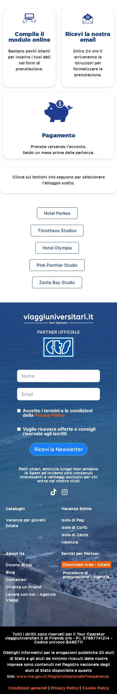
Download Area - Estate (86, 564)
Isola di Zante (74, 535)
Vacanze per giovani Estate (26, 523)
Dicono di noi (19, 565)
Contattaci (16, 579)
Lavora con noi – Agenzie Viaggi (31, 597)
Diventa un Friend (23, 587)
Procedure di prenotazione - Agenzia (86, 575)
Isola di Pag (72, 520)
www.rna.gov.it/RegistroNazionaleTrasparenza (62, 676)
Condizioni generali (27, 688)
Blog (10, 572)
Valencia (69, 542)
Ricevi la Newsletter (58, 449)
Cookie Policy (95, 688)
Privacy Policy (49, 415)
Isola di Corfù (74, 527)
